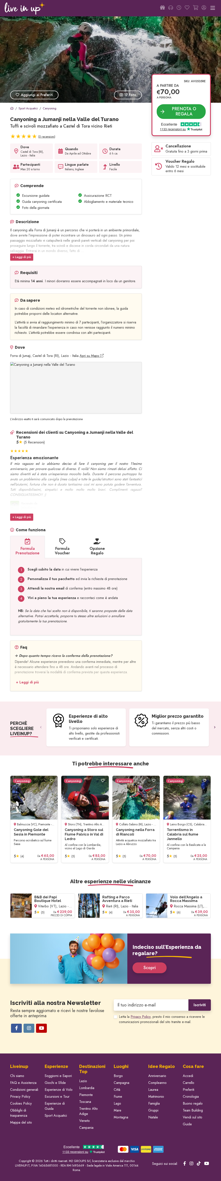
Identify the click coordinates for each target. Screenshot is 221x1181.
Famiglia (154, 1103)
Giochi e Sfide (55, 1082)
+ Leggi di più (21, 257)
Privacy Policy (140, 1016)
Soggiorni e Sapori (58, 1075)
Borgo (118, 1075)
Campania (86, 1127)
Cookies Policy (21, 1103)
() (46, 136)
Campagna (121, 1082)
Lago (117, 1103)
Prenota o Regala (184, 111)
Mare (117, 1110)
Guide (187, 1124)
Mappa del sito (21, 1122)
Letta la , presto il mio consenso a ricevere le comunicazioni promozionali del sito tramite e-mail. (162, 1019)
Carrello (188, 1082)
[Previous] (41, 727)
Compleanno (157, 1082)
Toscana (85, 1101)
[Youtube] (41, 1028)
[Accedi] (204, 8)
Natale (153, 1117)
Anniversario (157, 1075)
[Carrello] (195, 8)
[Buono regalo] (162, 8)
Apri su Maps (90, 355)
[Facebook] (16, 1028)
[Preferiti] (187, 8)
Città (117, 1089)
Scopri (149, 968)
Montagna (121, 1117)
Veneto (84, 1120)
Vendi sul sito (192, 1117)
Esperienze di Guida (55, 1106)
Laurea (153, 1089)
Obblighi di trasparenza (18, 1113)
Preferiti (188, 1089)
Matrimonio (156, 1096)
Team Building (193, 1110)
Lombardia (86, 1087)
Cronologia (191, 1096)
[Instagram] (29, 1028)
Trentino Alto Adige (88, 1111)
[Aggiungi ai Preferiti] (51, 780)
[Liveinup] (25, 8)
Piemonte (86, 1094)
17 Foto (129, 94)
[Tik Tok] (198, 1164)
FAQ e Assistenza (23, 1082)
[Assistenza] (171, 8)
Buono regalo (193, 1103)
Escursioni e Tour (57, 1096)
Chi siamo (17, 1075)
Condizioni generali (24, 1089)
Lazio (83, 1081)
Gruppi (153, 1110)
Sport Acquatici (56, 1115)
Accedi (188, 1075)
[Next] (215, 727)
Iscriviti (200, 1005)
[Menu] (213, 8)
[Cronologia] (179, 8)
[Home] (12, 108)
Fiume (118, 1096)
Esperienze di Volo (59, 1089)
